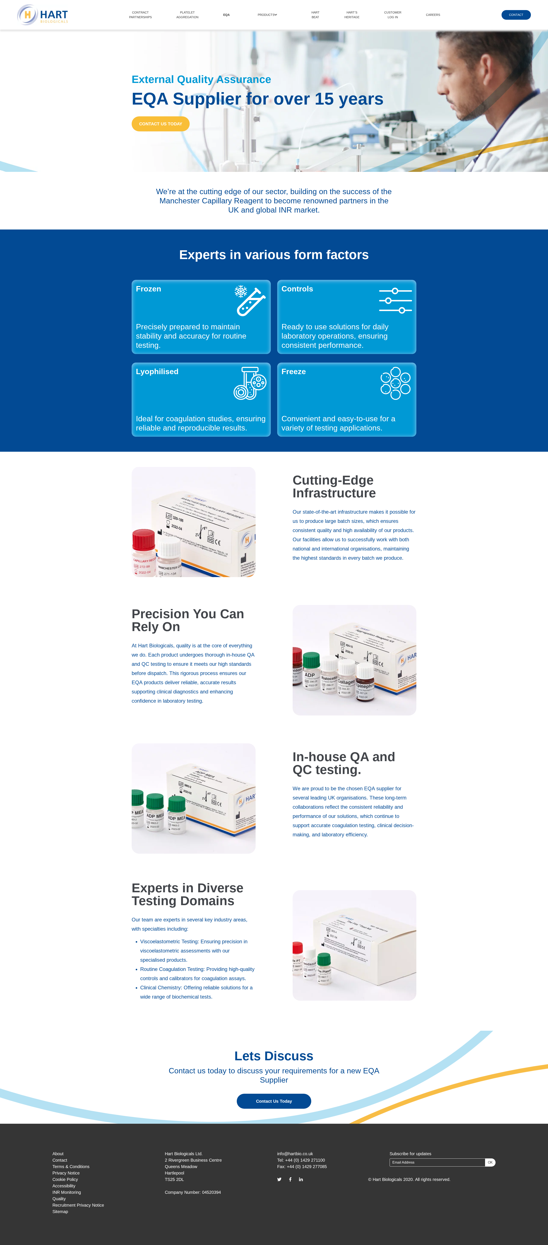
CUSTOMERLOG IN (392, 15)
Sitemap (60, 1211)
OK (490, 1162)
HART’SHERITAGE (351, 15)
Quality (59, 1198)
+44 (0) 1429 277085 (307, 1166)
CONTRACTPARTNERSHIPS (140, 15)
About (58, 1153)
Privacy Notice (66, 1173)
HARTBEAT (315, 15)
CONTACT (516, 14)
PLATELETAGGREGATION (187, 15)
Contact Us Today (274, 1101)
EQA (226, 14)
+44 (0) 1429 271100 (305, 1160)
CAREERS (433, 14)
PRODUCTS (266, 14)
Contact (59, 1160)
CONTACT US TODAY (160, 124)
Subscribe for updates (410, 1153)
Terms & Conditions (70, 1166)
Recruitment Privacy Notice (78, 1205)
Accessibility (63, 1186)
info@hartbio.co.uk (295, 1153)
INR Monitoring (66, 1192)
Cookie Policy (65, 1179)
